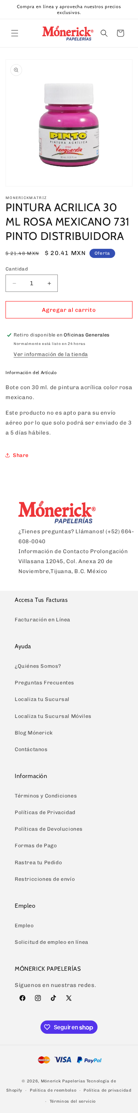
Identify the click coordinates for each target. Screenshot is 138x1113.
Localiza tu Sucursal (42, 699)
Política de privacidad (107, 1090)
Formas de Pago (36, 845)
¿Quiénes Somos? (38, 666)
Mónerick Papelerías (63, 1081)
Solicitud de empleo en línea (51, 942)
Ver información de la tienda (51, 354)
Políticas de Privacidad (45, 812)
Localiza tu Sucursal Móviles (53, 716)
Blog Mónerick (34, 733)
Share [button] (21, 455)
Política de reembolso (53, 1090)
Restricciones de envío (45, 879)
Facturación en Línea (42, 620)
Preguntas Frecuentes (44, 683)
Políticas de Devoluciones (49, 829)
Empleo (24, 925)
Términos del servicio (73, 1101)
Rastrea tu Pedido (38, 862)
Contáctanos (31, 749)
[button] (15, 33)
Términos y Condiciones (46, 796)
